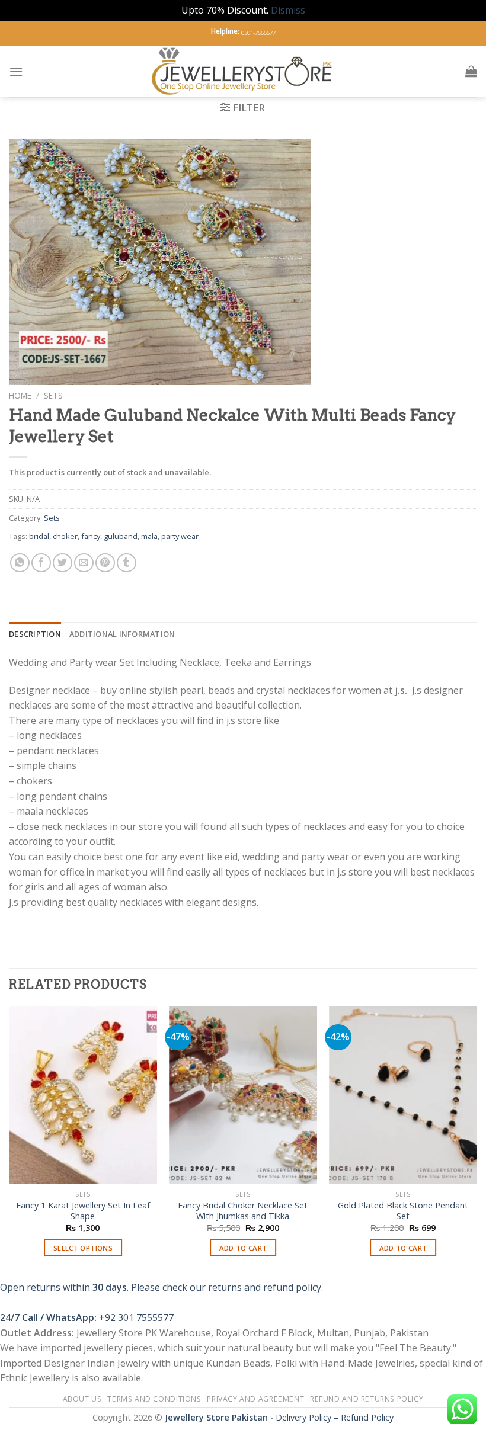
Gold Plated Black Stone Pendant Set (403, 1211)
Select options (83, 1247)
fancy (90, 536)
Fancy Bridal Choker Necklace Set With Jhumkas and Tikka (243, 1211)
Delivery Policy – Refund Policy (335, 1417)
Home (20, 395)
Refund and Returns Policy (366, 1399)
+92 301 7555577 (136, 1317)
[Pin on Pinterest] (105, 563)
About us (82, 1399)
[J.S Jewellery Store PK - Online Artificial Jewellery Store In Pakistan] (243, 71)
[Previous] (9, 1142)
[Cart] (471, 71)
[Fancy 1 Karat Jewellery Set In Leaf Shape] (83, 1095)
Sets (53, 395)
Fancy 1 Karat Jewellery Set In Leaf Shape (83, 1211)
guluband (121, 536)
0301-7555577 (258, 33)
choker (65, 536)
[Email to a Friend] (84, 563)
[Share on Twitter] (62, 563)
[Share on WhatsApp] (20, 563)
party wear (180, 536)
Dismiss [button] (288, 10)
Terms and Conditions (154, 1399)
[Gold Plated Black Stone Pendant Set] (403, 1095)
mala (149, 536)
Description (35, 634)
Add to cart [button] (243, 1247)
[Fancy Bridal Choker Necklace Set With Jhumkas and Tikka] (243, 1095)
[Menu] (16, 71)
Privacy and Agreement (255, 1399)
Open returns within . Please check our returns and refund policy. (161, 1287)
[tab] (35, 634)
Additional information (122, 634)
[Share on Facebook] (41, 563)
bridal (39, 536)
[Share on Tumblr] (126, 563)
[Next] (476, 1142)
